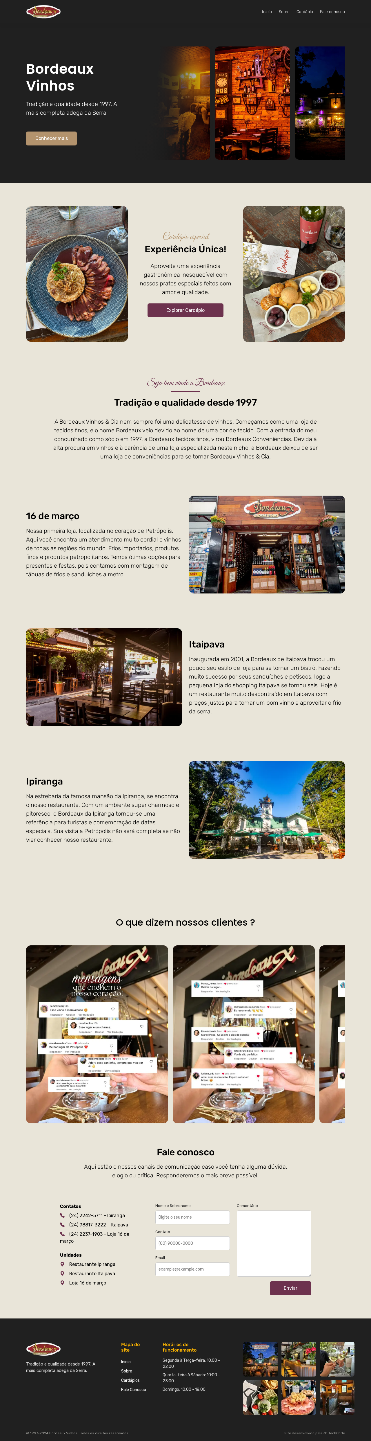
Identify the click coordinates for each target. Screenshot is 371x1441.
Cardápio (305, 11)
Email (160, 1257)
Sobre (284, 11)
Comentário (247, 1205)
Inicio (267, 11)
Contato (162, 1232)
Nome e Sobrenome (173, 1205)
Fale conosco (332, 11)
